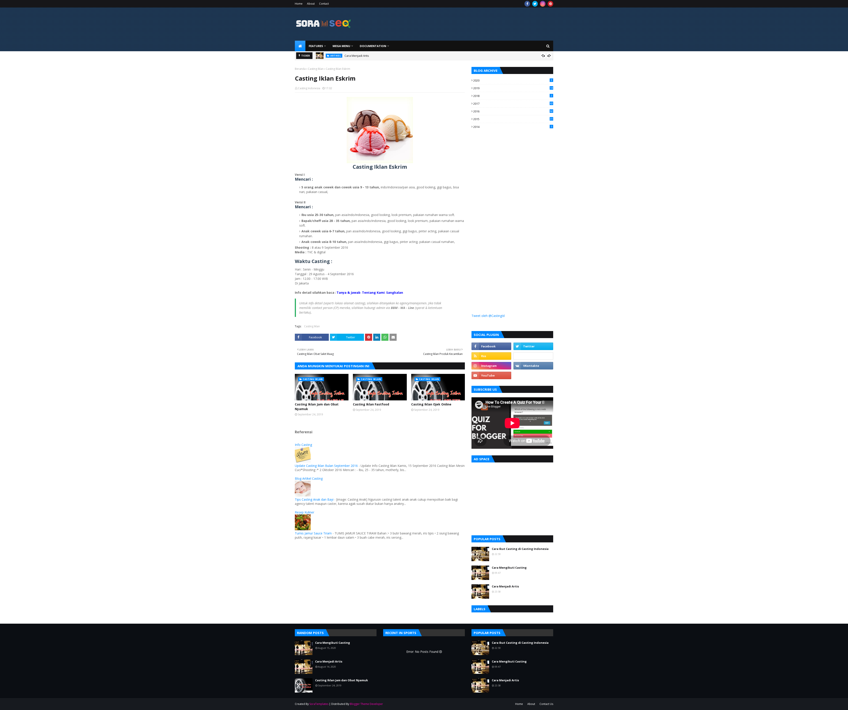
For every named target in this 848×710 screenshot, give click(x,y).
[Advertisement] (504, 212)
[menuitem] (300, 46)
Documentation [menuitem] (373, 46)
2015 (513, 119)
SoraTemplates (318, 704)
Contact (324, 4)
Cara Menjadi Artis (356, 56)
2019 (513, 88)
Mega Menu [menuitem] (341, 46)
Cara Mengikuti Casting (509, 568)
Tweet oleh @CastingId (488, 316)
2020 (512, 80)
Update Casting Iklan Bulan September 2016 (326, 466)
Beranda (300, 69)
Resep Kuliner (304, 512)
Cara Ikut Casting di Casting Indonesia (520, 549)
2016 (513, 111)
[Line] (533, 356)
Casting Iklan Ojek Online (431, 404)
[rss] (491, 356)
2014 (512, 127)
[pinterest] (550, 4)
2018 (512, 96)
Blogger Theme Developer (366, 704)
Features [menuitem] (316, 46)
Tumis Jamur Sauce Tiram (313, 533)
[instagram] (542, 4)
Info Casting (303, 445)
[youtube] (491, 375)
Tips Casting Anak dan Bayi (314, 499)
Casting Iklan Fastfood (371, 404)
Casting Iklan (316, 69)
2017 (513, 104)
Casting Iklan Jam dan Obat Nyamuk (317, 406)
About (311, 4)
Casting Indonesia (309, 88)
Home (299, 4)
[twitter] (535, 4)
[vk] (533, 365)
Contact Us (546, 704)
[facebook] (527, 4)
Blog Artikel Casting (309, 478)
